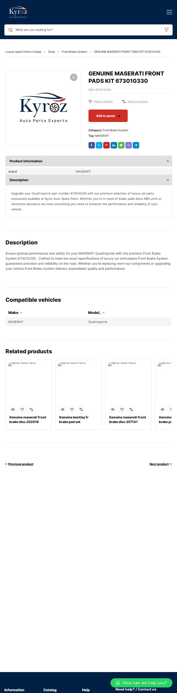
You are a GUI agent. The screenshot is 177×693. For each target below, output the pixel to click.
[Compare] (124, 101)
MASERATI (102, 135)
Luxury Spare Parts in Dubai (23, 51)
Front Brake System (74, 51)
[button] (141, 682)
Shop (51, 51)
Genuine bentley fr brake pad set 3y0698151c (73, 421)
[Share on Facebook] (91, 145)
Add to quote (105, 116)
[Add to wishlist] (90, 101)
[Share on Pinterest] (106, 145)
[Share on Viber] (128, 145)
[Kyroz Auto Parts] (18, 12)
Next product (159, 464)
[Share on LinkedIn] (114, 145)
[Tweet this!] (99, 145)
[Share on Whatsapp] (121, 145)
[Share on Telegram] (136, 145)
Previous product (20, 464)
